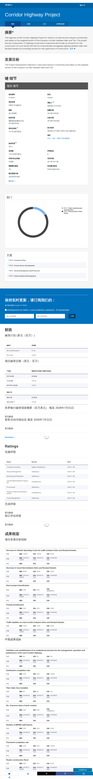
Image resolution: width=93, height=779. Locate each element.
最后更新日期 (13, 173)
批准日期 (12, 118)
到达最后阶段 (52, 166)
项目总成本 (13, 128)
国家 (10, 110)
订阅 (72, 316)
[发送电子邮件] (9, 774)
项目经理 (12, 102)
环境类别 (50, 151)
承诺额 (11, 151)
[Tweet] (46, 773)
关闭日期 (50, 158)
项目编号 (12, 94)
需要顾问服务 (13, 166)
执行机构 (50, 128)
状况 (49, 94)
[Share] (65, 773)
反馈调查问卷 (83, 770)
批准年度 (12, 143)
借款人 (50, 102)
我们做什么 (8, 5)
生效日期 (50, 118)
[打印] (28, 774)
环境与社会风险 (14, 158)
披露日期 (50, 110)
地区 (49, 135)
